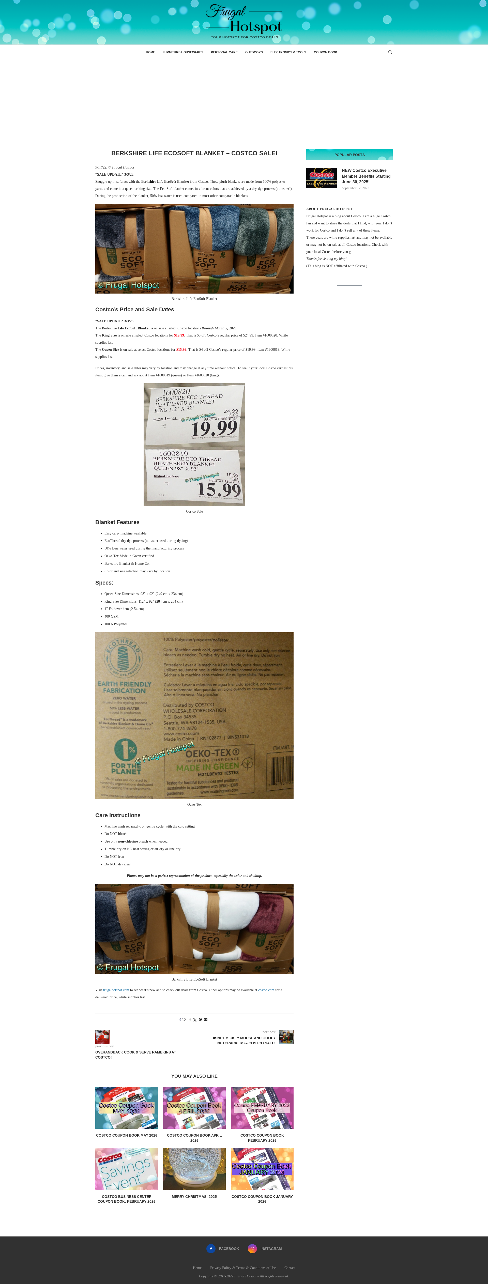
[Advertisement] (244, 98)
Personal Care (224, 52)
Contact (289, 1268)
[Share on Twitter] (195, 1020)
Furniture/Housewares (183, 52)
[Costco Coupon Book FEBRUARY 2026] (262, 1108)
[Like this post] (184, 1020)
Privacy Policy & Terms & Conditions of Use (243, 1268)
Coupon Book (325, 52)
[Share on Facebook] (190, 1020)
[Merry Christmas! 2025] (194, 1169)
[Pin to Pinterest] (200, 1020)
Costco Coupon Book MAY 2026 (126, 1135)
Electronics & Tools (288, 52)
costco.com (266, 990)
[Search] (390, 52)
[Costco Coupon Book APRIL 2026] (194, 1108)
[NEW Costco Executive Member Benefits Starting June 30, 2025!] (321, 178)
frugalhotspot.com (116, 990)
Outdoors (254, 52)
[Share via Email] (205, 1020)
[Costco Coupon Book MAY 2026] (126, 1108)
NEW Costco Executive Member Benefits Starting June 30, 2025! (366, 176)
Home (150, 52)
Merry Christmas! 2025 (194, 1197)
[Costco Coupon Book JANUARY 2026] (262, 1169)
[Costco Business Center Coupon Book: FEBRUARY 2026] (126, 1169)
